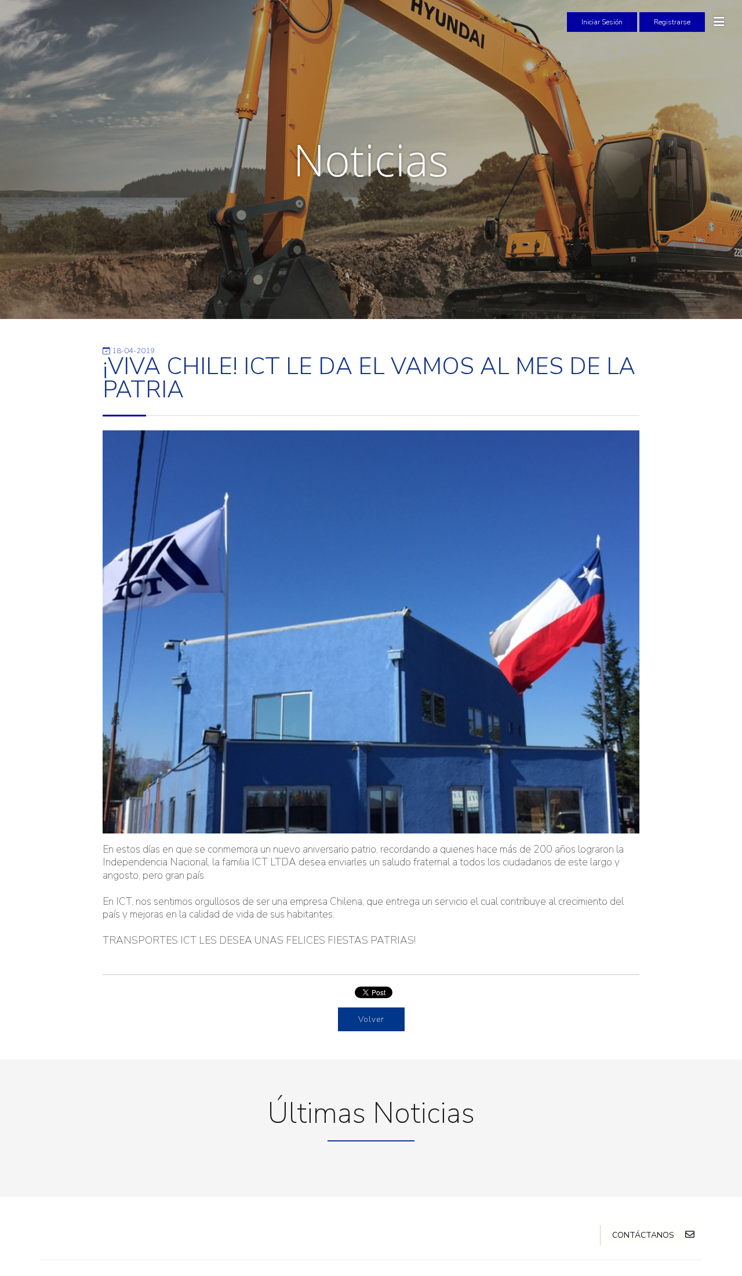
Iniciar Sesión (602, 22)
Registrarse (672, 22)
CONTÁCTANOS (644, 1235)
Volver (371, 1019)
